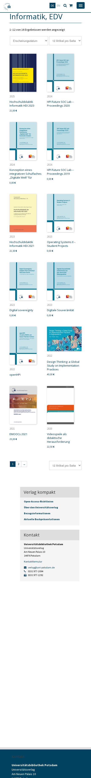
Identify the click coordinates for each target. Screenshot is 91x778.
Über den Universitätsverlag (41, 507)
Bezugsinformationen (37, 513)
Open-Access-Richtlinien (38, 501)
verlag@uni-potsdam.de (41, 567)
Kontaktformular (33, 561)
